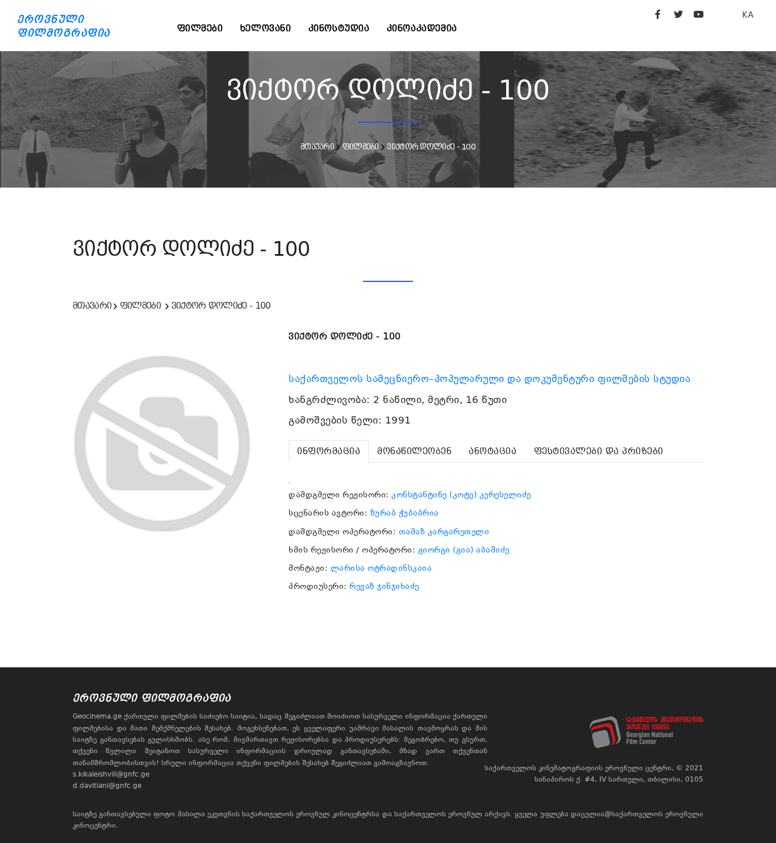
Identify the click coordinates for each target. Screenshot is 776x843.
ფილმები (200, 28)
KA (748, 14)
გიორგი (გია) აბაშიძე (464, 549)
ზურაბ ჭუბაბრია (404, 512)
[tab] (329, 451)
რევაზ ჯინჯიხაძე (384, 586)
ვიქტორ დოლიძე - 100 (431, 146)
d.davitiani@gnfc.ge (107, 786)
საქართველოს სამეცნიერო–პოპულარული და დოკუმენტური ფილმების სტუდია (491, 378)
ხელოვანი (265, 28)
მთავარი (317, 146)
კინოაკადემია (422, 28)
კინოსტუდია (339, 28)
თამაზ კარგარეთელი (444, 531)
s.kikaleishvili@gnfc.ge (111, 774)
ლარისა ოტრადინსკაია (381, 567)
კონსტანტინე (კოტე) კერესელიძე (461, 494)
